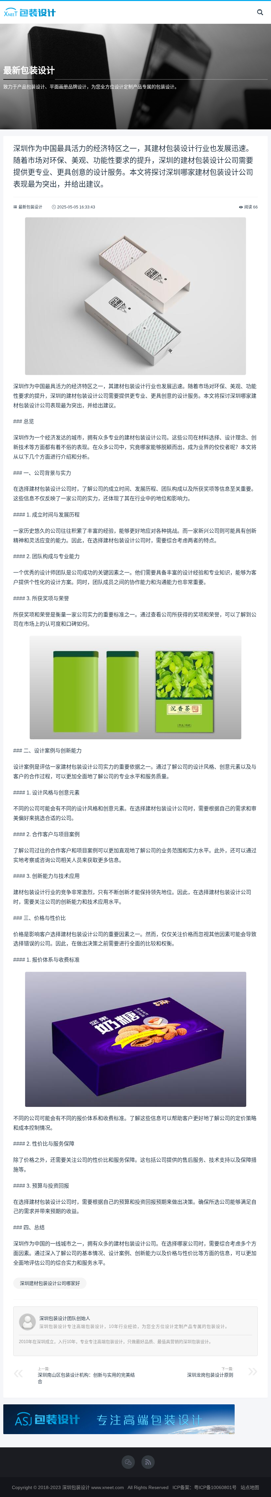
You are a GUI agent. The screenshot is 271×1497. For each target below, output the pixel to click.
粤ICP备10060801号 (215, 1487)
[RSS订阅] (148, 1463)
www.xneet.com (107, 1487)
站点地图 (250, 1487)
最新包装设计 (30, 207)
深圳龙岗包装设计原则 (210, 1375)
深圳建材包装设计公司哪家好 (50, 1283)
